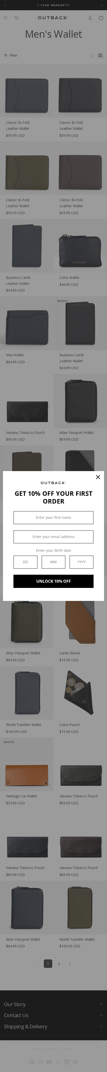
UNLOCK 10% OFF (53, 581)
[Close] (98, 477)
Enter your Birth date (53, 550)
